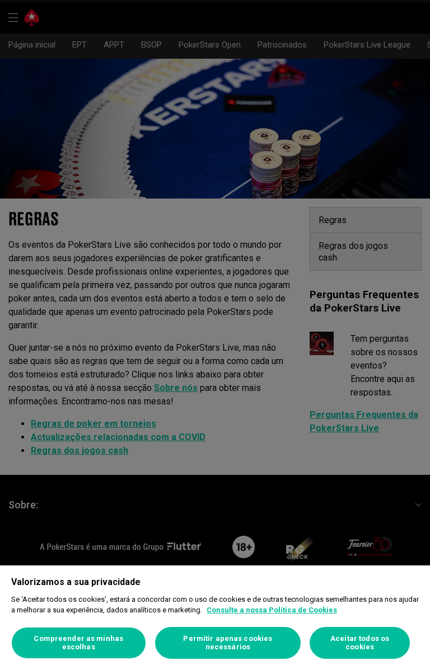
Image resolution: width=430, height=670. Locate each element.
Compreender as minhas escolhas (78, 643)
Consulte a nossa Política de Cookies (272, 610)
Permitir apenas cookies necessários (227, 643)
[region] (215, 617)
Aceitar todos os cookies (359, 643)
